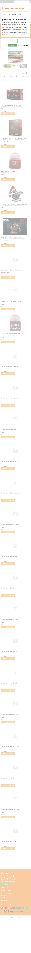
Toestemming (6, 14)
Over (19, 14)
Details (14, 14)
